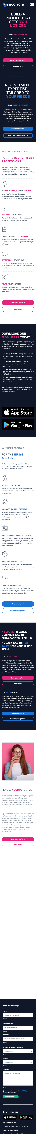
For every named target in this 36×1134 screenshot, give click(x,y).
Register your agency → (18, 135)
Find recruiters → (18, 129)
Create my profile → (18, 60)
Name (5, 1011)
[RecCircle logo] (13, 4)
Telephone (6, 1035)
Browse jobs (18, 67)
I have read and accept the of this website (17, 1092)
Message (6, 1069)
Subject (5, 1058)
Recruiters (20, 34)
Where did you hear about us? (13, 1047)
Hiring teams (20, 105)
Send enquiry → (10, 1097)
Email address (8, 1024)
